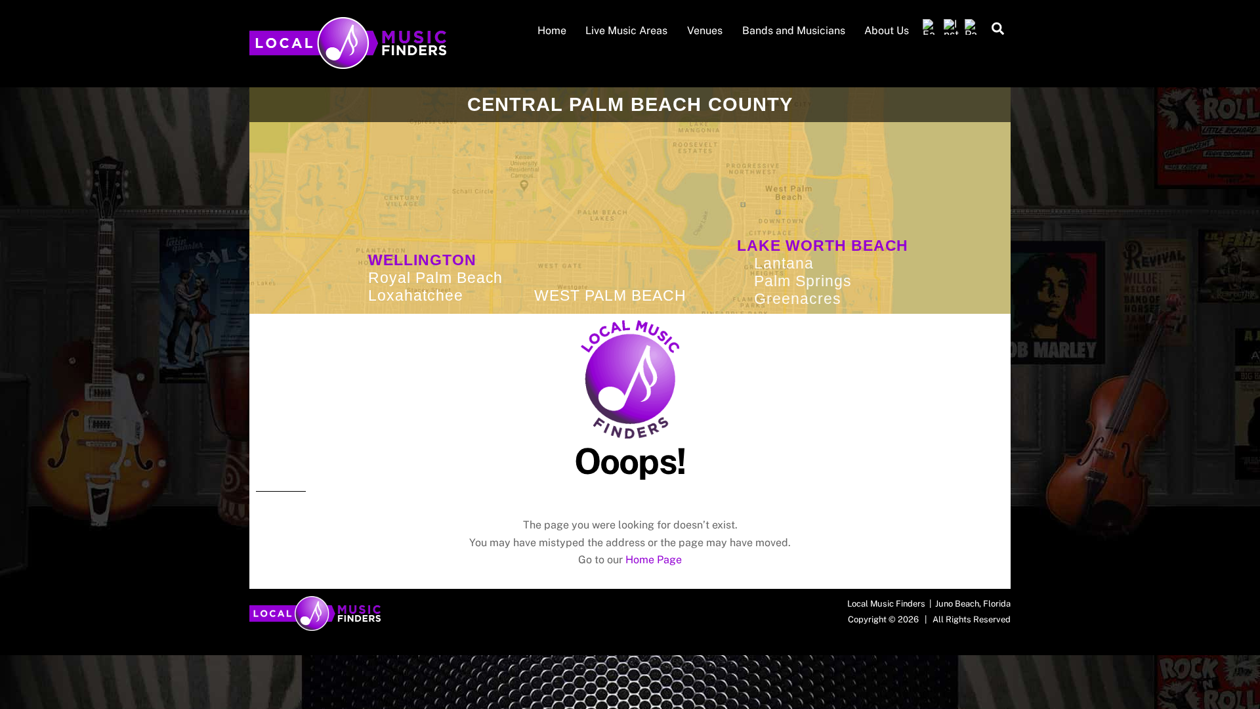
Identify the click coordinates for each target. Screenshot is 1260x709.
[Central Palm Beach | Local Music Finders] (347, 62)
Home (551, 30)
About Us (886, 30)
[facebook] (930, 27)
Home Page (653, 559)
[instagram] (951, 27)
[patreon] (972, 27)
